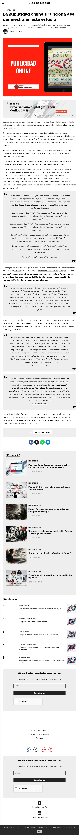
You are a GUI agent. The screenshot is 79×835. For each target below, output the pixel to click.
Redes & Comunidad (27, 618)
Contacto (39, 738)
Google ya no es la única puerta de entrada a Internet (38, 635)
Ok (39, 831)
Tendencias (24, 631)
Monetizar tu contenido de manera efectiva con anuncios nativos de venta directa (49, 466)
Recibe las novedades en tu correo (41, 673)
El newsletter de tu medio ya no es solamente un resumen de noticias (41, 662)
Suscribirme (39, 693)
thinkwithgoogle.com (48, 257)
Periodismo (24, 605)
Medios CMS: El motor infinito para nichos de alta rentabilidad (49, 488)
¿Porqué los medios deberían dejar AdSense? (49, 553)
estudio (17, 271)
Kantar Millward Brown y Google (52, 271)
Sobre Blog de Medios (39, 734)
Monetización (9, 10)
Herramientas (25, 657)
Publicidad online (42, 432)
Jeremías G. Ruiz (16, 31)
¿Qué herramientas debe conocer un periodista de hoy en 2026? (40, 610)
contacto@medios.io (39, 817)
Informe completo (39, 365)
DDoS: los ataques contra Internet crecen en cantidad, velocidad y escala (39, 649)
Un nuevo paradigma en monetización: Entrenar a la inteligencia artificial (50, 532)
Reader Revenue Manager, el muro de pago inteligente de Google (48, 510)
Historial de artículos (39, 731)
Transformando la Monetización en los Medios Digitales (50, 576)
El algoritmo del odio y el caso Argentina (33, 622)
